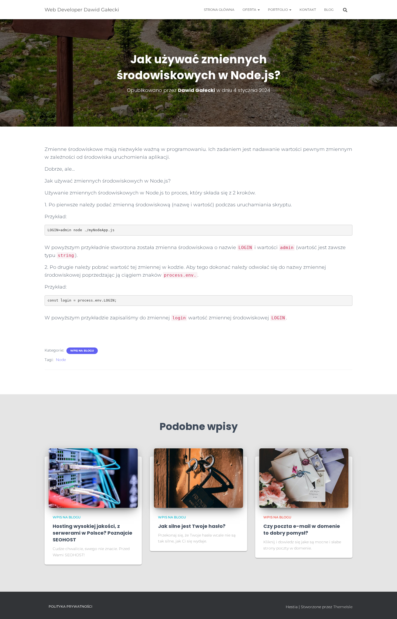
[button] (258, 10)
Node (61, 359)
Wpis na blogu (82, 350)
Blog (329, 10)
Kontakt (308, 10)
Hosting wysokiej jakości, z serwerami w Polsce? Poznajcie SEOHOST (92, 533)
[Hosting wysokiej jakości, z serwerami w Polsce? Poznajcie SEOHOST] (93, 477)
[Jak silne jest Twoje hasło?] (198, 477)
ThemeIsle (342, 606)
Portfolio (278, 10)
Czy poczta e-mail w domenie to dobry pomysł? (301, 529)
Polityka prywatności (70, 606)
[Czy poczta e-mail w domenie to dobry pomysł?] (303, 477)
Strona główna (219, 10)
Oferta (250, 10)
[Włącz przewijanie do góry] (386, 608)
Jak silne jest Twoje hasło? (192, 526)
